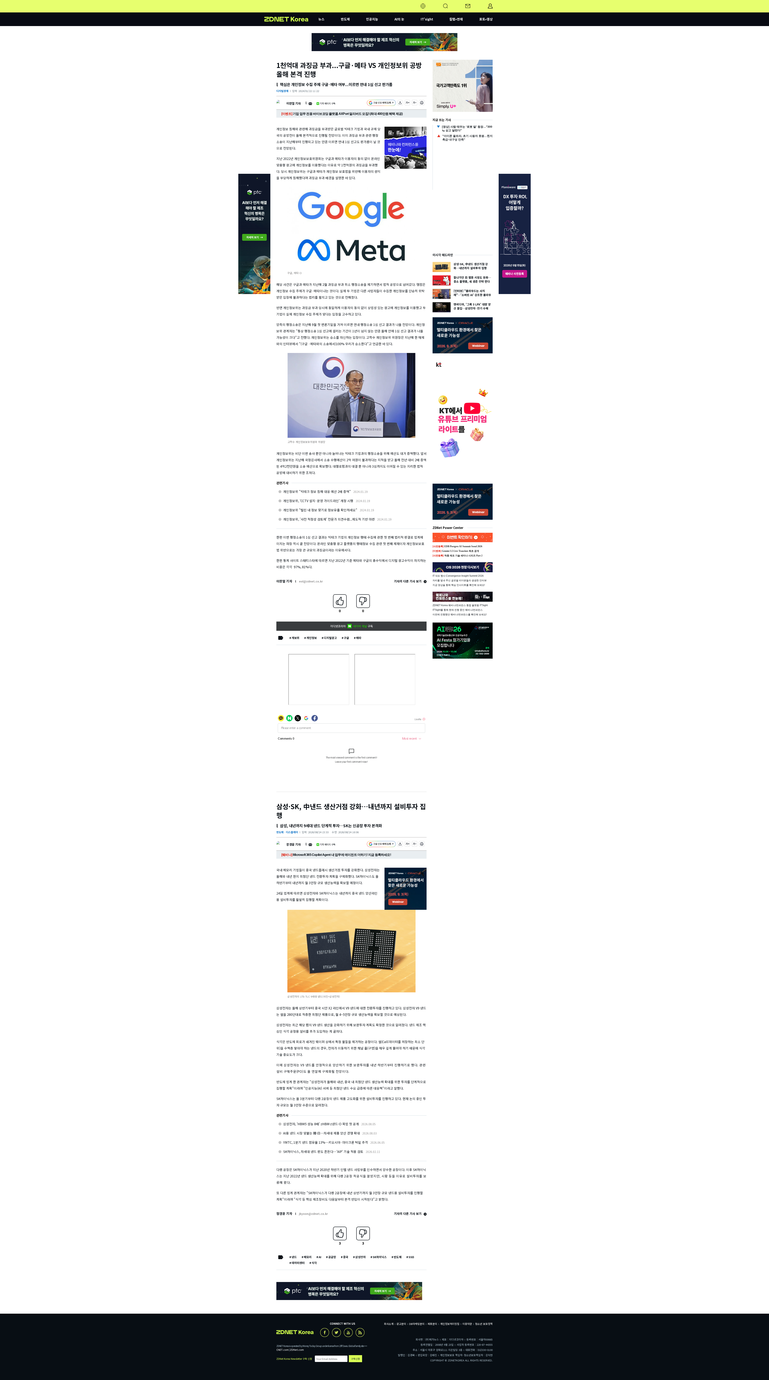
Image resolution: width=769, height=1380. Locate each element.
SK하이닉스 (380, 1257)
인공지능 (372, 19)
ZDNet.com (297, 1350)
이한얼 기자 (293, 103)
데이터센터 (298, 1263)
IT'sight (427, 19)
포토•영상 (486, 19)
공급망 (332, 1257)
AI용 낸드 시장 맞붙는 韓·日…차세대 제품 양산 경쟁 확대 (321, 1133)
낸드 (294, 1257)
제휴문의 (432, 1324)
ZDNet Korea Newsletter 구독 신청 (294, 1358)
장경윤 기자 (293, 844)
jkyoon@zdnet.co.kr (313, 1214)
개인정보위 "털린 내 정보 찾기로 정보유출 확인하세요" (320, 510)
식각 (314, 1263)
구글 (346, 638)
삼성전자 (360, 1257)
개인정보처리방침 (449, 1324)
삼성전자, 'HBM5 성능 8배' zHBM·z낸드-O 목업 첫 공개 (321, 1123)
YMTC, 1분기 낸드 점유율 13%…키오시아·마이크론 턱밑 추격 (325, 1142)
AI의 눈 (399, 19)
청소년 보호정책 (484, 1324)
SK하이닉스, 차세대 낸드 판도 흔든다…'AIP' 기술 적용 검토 (323, 1151)
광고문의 (401, 1324)
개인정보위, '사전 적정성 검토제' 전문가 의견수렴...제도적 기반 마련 (329, 519)
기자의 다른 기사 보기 (408, 581)
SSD (411, 1257)
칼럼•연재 (456, 19)
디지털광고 (330, 638)
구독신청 (355, 1358)
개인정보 (311, 638)
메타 (358, 638)
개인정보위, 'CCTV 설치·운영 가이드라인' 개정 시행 (318, 500)
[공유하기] (400, 103)
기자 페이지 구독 (327, 103)
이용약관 (467, 1324)
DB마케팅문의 (417, 1324)
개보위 (295, 638)
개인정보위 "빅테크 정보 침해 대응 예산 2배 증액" (317, 491)
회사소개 (389, 1324)
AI (320, 1257)
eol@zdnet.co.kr (311, 581)
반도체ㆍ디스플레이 (287, 832)
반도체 (345, 19)
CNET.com (282, 1350)
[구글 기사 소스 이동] (381, 103)
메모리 (308, 1257)
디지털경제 (282, 91)
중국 (345, 1257)
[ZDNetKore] (291, 11)
